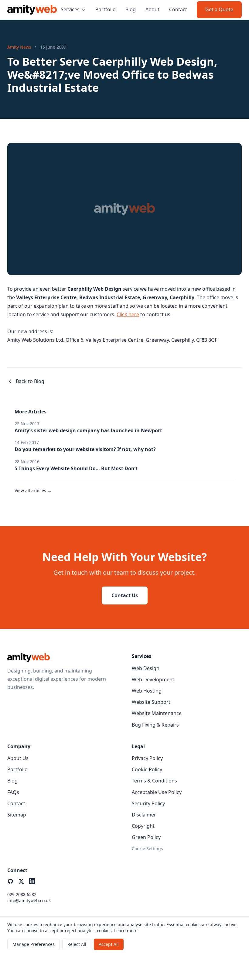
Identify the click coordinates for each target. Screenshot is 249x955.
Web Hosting (147, 690)
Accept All (109, 944)
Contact (178, 9)
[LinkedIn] (32, 881)
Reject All (76, 944)
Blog (130, 9)
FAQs (13, 792)
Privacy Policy (147, 758)
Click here (128, 314)
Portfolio (105, 9)
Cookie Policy (147, 769)
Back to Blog (30, 381)
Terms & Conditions (154, 780)
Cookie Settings (147, 848)
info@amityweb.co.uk (29, 900)
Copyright (143, 826)
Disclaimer (144, 814)
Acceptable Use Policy (157, 792)
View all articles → (33, 490)
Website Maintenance (157, 713)
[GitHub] (10, 881)
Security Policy (148, 803)
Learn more (126, 930)
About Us (18, 758)
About (152, 9)
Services (70, 9)
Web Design (145, 668)
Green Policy (146, 837)
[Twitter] (21, 881)
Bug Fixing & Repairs (155, 724)
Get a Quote (219, 9)
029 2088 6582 (21, 894)
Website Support (151, 702)
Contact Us (124, 595)
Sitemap (16, 814)
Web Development (153, 679)
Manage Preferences (33, 944)
